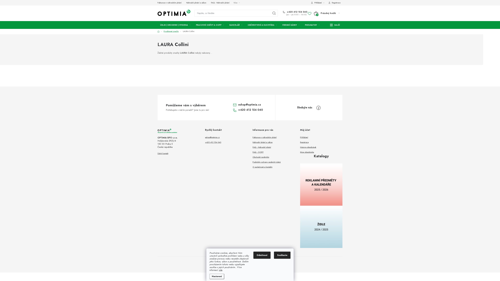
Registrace (336, 2)
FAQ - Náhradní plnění (220, 2)
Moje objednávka (307, 152)
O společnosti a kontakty (262, 167)
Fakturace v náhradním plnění (170, 2)
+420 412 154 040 (296, 12)
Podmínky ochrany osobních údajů (267, 162)
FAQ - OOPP (258, 152)
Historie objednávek (308, 147)
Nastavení (217, 276)
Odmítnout (262, 255)
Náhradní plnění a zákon (196, 2)
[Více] (334, 25)
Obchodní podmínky (261, 157)
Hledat (274, 13)
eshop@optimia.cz (249, 105)
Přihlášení (304, 137)
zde (220, 270)
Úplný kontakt (163, 153)
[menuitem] (175, 25)
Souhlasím (282, 255)
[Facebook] (318, 108)
